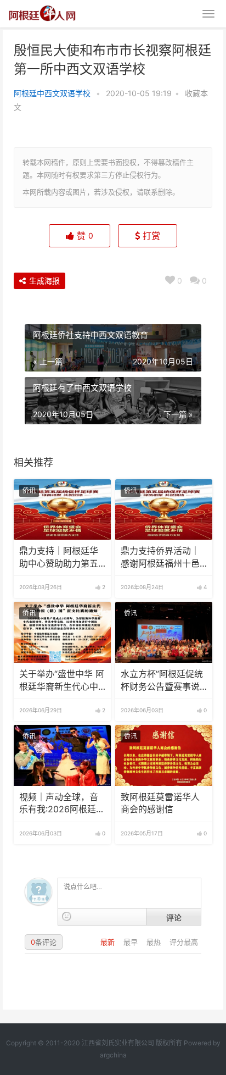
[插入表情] (66, 916)
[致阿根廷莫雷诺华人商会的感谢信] (163, 755)
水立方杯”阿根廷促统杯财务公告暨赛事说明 (162, 681)
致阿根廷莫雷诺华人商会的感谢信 (160, 803)
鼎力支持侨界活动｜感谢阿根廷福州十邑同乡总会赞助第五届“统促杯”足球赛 (160, 558)
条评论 (43, 942)
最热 (154, 942)
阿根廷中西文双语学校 (52, 93)
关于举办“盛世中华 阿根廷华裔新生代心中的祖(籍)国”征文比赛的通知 (61, 681)
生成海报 (43, 280)
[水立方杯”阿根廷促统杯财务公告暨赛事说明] (163, 632)
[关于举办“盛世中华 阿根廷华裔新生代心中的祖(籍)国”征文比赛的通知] (62, 632)
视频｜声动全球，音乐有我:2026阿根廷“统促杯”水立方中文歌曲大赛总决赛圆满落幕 (62, 804)
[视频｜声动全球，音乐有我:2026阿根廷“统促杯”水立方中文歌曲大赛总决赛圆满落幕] (62, 755)
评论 (174, 917)
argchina (113, 1055)
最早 (131, 942)
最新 (108, 942)
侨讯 (29, 490)
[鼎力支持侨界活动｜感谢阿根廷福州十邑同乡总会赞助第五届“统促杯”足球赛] (163, 509)
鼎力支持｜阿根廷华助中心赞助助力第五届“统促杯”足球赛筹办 (62, 558)
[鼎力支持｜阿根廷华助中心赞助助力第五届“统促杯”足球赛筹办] (62, 509)
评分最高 (184, 942)
